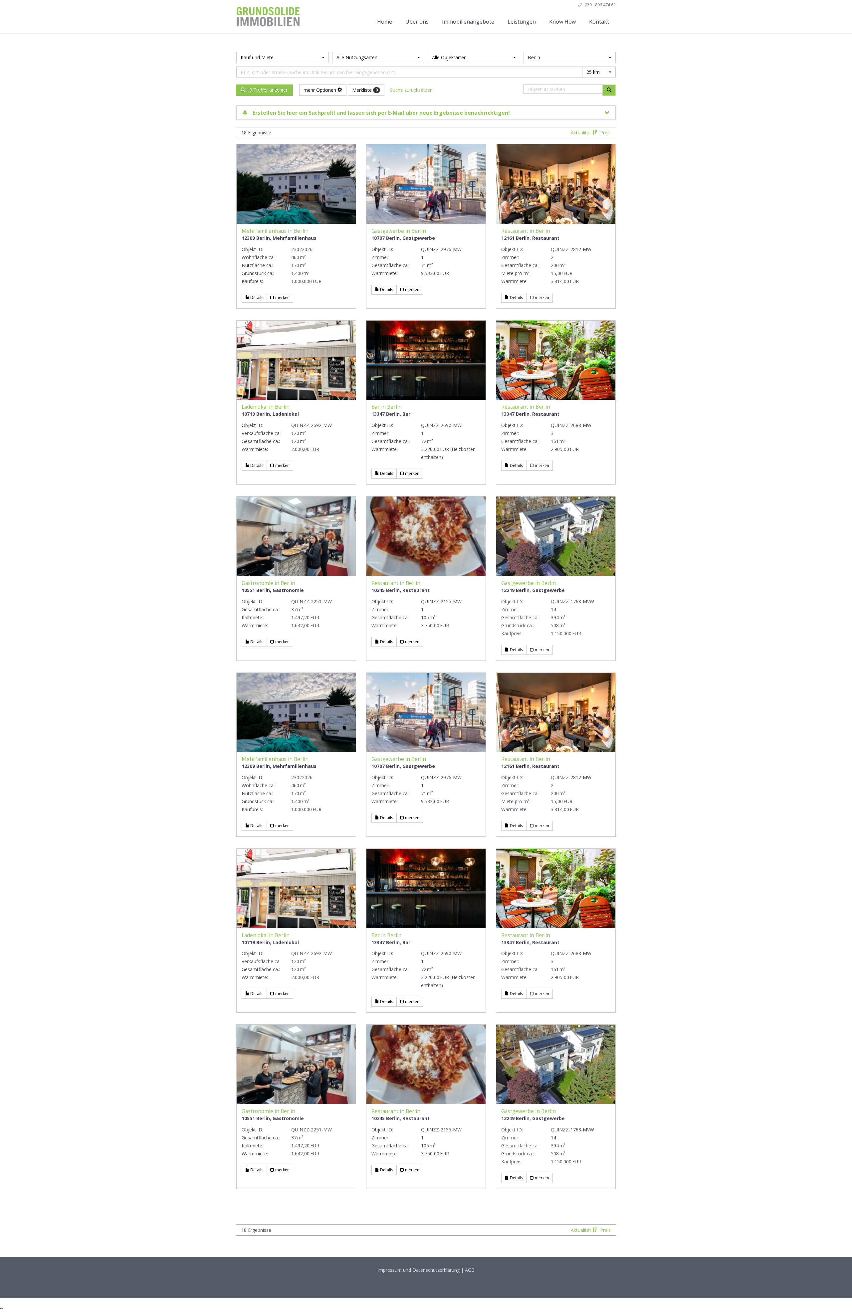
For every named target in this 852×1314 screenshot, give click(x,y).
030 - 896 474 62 (600, 5)
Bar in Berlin (386, 406)
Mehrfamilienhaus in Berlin (275, 230)
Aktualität (581, 132)
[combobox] (282, 57)
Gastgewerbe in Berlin (398, 230)
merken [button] (282, 297)
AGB (470, 1270)
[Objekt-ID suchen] (609, 90)
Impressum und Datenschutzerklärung (418, 1270)
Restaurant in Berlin (525, 230)
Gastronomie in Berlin (268, 583)
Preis (605, 132)
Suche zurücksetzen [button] (411, 90)
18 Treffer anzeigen (267, 90)
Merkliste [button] (365, 90)
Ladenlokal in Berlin (266, 406)
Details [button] (256, 297)
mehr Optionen (320, 90)
